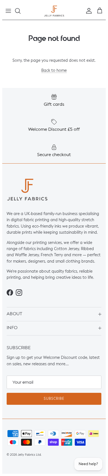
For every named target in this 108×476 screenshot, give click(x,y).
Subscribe (54, 399)
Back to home (54, 71)
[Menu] (8, 11)
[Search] (20, 11)
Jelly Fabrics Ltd (29, 454)
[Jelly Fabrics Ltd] (54, 11)
